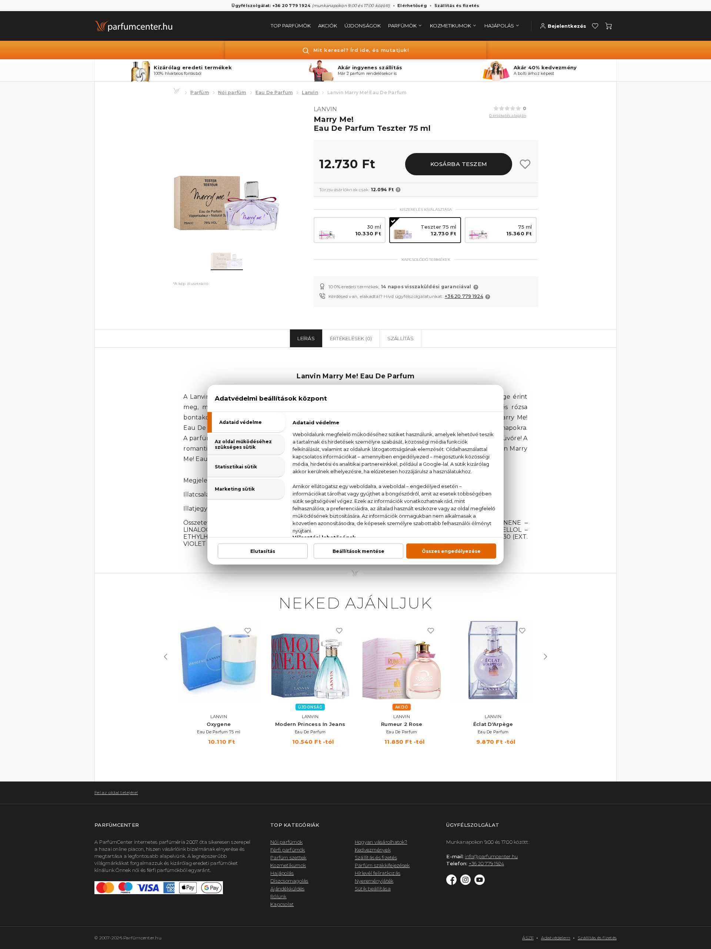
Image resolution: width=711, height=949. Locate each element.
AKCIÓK (327, 26)
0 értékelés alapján (507, 115)
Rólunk (278, 896)
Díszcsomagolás (289, 881)
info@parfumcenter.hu (491, 856)
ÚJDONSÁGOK (362, 26)
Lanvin (310, 92)
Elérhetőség (412, 5)
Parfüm (199, 92)
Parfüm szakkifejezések (382, 865)
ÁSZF (528, 937)
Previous (165, 656)
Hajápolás (282, 873)
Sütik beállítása (373, 889)
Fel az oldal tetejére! (116, 792)
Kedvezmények (373, 850)
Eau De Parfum (274, 92)
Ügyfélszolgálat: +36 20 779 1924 (270, 5)
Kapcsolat (282, 904)
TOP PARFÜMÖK (291, 26)
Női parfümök (286, 842)
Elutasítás (262, 551)
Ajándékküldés (287, 889)
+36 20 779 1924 (464, 296)
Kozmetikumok (288, 865)
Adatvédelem (555, 937)
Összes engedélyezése (451, 551)
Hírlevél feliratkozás (377, 873)
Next (545, 656)
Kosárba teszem (458, 163)
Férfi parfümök (287, 850)
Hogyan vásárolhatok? (381, 842)
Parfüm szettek (288, 857)
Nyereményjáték (374, 881)
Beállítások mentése (358, 551)
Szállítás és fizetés (457, 5)
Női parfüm (232, 92)
